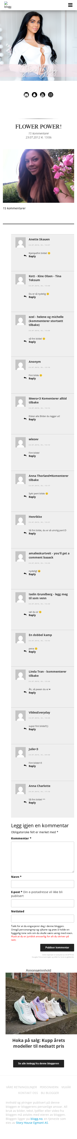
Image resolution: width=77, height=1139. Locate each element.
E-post (37, 894)
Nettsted (17, 911)
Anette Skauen (39, 239)
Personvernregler (44, 957)
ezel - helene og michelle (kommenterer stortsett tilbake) (46, 321)
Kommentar (21, 838)
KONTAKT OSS (28, 1093)
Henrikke (35, 517)
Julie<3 (33, 749)
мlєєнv (33, 439)
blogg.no (37, 1119)
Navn (16, 877)
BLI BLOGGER (50, 1093)
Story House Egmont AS (32, 1123)
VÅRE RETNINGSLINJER (21, 1087)
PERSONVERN (49, 1087)
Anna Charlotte (39, 786)
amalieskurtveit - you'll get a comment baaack (49, 555)
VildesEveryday (39, 712)
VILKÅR (66, 1087)
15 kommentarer (38, 133)
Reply (32, 256)
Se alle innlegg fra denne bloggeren (38, 1063)
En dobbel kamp (40, 635)
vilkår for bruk (59, 957)
